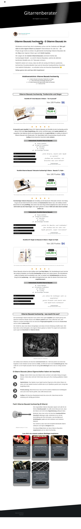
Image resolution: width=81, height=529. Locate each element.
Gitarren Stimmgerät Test (21, 472)
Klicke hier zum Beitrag (21, 453)
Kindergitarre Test (21, 446)
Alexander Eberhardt (25, 33)
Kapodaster (59, 446)
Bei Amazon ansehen (51, 117)
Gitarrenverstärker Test (40, 446)
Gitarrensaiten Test (40, 473)
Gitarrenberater (40, 13)
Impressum (21, 514)
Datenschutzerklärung (19, 513)
